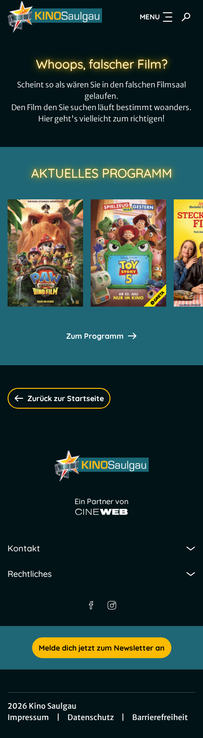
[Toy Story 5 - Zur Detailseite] (128, 253)
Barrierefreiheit (160, 717)
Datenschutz (91, 717)
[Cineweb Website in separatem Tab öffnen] (101, 511)
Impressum (28, 717)
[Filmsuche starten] (186, 17)
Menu (150, 16)
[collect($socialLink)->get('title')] (91, 605)
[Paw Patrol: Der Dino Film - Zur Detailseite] (45, 253)
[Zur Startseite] (55, 17)
